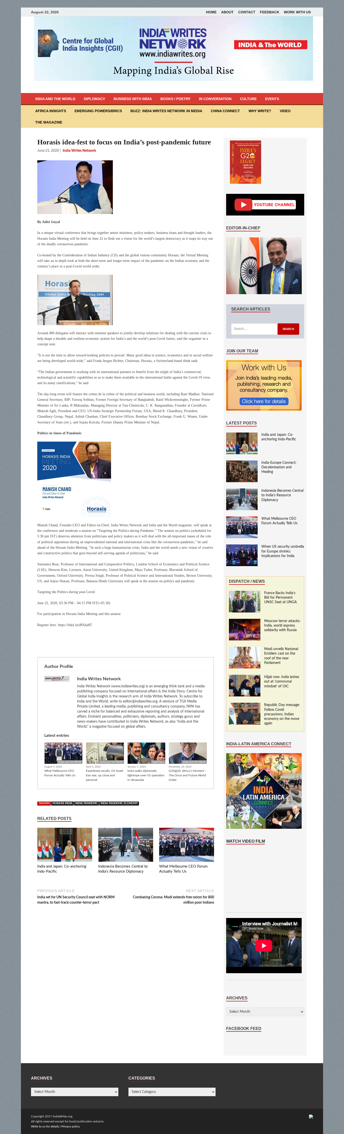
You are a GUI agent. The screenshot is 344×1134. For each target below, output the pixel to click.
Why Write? (260, 111)
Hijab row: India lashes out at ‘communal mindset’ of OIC (281, 681)
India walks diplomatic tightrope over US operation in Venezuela (145, 775)
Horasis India (62, 803)
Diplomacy (94, 99)
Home (211, 12)
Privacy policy (70, 1126)
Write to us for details (45, 1126)
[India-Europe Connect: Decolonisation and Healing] (242, 463)
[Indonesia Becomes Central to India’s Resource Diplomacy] (125, 846)
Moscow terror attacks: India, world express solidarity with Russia (282, 625)
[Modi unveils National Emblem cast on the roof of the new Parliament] (244, 649)
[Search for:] (265, 329)
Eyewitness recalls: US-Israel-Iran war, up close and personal (105, 775)
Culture (248, 99)
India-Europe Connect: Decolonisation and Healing (278, 467)
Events (272, 99)
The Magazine (48, 122)
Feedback (269, 12)
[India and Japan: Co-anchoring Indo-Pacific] (64, 846)
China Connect (225, 111)
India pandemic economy (119, 803)
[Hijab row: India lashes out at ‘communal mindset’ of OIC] (244, 677)
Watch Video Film (245, 841)
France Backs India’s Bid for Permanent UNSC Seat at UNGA (280, 597)
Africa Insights (50, 111)
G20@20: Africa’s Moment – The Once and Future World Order (188, 775)
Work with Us (297, 12)
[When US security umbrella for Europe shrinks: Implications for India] (242, 547)
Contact (246, 12)
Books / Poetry (175, 99)
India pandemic (86, 803)
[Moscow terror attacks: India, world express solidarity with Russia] (244, 621)
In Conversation (215, 99)
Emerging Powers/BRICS (98, 111)
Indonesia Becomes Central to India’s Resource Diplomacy (282, 495)
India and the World (55, 99)
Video (285, 111)
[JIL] (311, 1116)
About (227, 12)
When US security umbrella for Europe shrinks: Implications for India (282, 551)
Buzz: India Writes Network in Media (166, 111)
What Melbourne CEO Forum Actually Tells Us (59, 773)
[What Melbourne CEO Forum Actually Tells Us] (186, 846)
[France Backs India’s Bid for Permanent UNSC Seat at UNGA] (244, 593)
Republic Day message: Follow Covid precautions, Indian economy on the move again (282, 714)
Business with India (133, 99)
